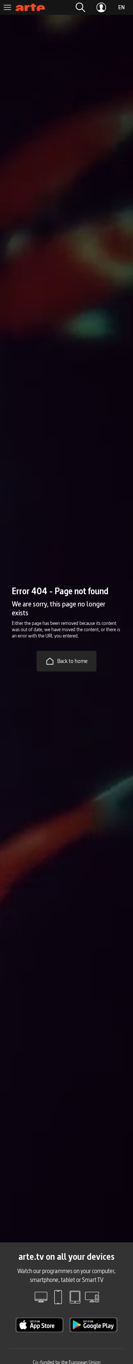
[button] (80, 7)
